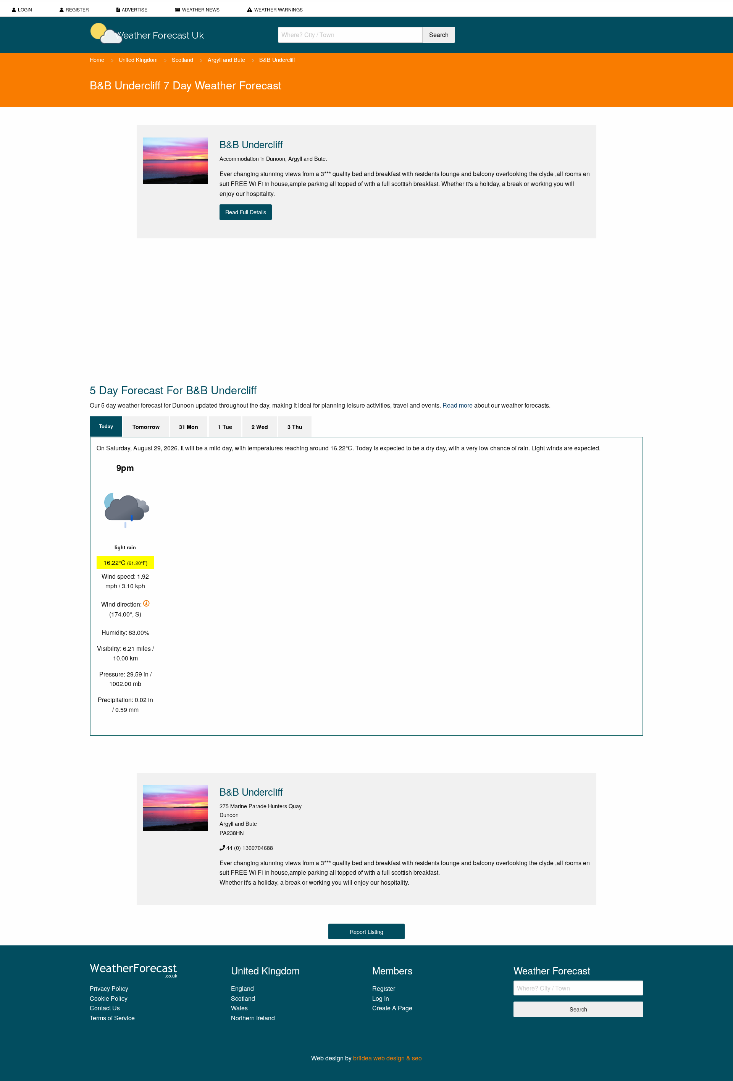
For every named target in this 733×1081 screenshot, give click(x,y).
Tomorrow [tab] (146, 426)
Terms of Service (112, 1017)
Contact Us (105, 1007)
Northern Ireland (253, 1017)
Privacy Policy (109, 988)
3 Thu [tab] (294, 426)
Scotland (182, 59)
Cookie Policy (109, 998)
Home (97, 59)
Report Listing (366, 931)
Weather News (201, 9)
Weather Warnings (278, 9)
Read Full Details (245, 212)
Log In (380, 998)
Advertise (134, 9)
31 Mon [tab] (188, 426)
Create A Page (392, 1007)
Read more (457, 405)
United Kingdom (138, 59)
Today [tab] (106, 426)
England (242, 988)
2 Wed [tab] (260, 426)
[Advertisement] (319, 310)
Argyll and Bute (226, 59)
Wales (239, 1007)
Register (77, 9)
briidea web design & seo (387, 1057)
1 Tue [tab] (225, 426)
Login (25, 9)
